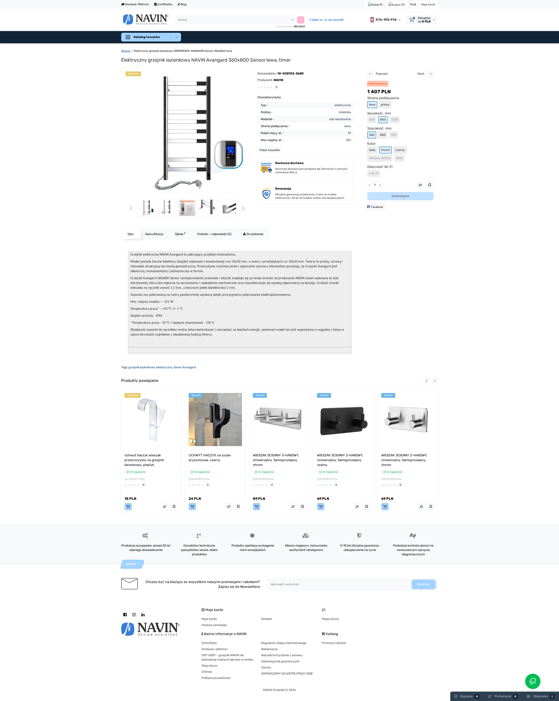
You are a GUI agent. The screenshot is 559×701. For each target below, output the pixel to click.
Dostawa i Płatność (136, 4)
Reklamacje (269, 649)
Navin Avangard (185, 367)
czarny (400, 150)
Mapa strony (330, 619)
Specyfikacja (154, 234)
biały (372, 150)
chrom (385, 150)
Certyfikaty (209, 643)
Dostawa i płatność (215, 649)
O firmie (207, 672)
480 (383, 135)
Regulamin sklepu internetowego (283, 643)
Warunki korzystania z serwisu (281, 655)
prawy (385, 104)
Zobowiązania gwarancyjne (280, 661)
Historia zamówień (214, 625)
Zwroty (266, 667)
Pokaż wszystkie (270, 150)
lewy (372, 104)
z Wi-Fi (373, 173)
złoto (399, 158)
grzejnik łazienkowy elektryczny (150, 367)
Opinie (180, 234)
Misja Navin (209, 666)
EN (403, 4)
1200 (394, 119)
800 (383, 119)
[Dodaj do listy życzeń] (174, 506)
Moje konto (428, 4)
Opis (130, 234)
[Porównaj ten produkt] (164, 506)
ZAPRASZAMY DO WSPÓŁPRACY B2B (286, 673)
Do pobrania (254, 234)
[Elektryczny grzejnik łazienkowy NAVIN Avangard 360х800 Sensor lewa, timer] (187, 133)
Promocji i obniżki (334, 643)
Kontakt (266, 619)
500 (372, 119)
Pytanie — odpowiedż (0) (214, 234)
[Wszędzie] (292, 19)
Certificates (165, 4)
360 (371, 135)
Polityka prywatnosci (216, 678)
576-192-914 (386, 20)
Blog (183, 4)
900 (394, 135)
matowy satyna (380, 158)
